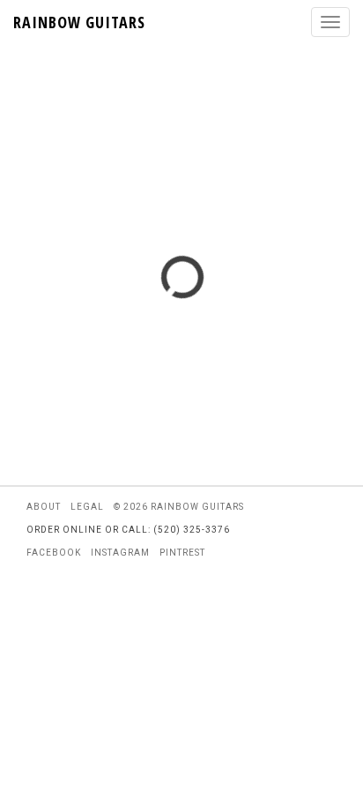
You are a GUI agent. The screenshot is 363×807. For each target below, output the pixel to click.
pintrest (182, 552)
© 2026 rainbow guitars (179, 507)
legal (87, 507)
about (43, 507)
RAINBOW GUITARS (79, 22)
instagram (120, 552)
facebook (53, 552)
